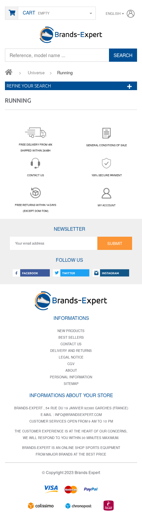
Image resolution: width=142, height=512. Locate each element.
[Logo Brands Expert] (71, 299)
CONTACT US (35, 175)
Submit (114, 243)
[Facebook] (31, 273)
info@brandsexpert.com (78, 414)
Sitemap (71, 383)
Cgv (71, 363)
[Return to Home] (9, 72)
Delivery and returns (71, 350)
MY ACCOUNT (107, 205)
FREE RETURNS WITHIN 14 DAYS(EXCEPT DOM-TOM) (35, 208)
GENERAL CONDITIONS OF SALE (106, 145)
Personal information (71, 377)
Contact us (71, 344)
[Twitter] (71, 273)
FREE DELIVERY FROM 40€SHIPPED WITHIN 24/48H (35, 147)
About (71, 370)
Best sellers (71, 337)
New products (71, 330)
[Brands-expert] (71, 34)
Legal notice (71, 357)
